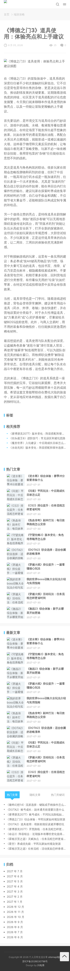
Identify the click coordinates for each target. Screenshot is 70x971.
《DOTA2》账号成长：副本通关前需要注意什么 (35, 809)
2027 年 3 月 (15, 891)
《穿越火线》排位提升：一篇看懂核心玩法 (46, 566)
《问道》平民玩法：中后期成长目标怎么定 (46, 492)
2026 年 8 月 (15, 927)
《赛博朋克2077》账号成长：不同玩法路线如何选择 (36, 814)
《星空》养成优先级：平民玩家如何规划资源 (33, 843)
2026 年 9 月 (15, 922)
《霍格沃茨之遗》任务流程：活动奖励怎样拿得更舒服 (36, 848)
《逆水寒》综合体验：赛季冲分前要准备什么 (46, 477)
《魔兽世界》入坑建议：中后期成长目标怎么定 (37, 443)
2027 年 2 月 (15, 896)
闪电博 (40, 965)
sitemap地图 (54, 957)
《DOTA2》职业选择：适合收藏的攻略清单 (46, 551)
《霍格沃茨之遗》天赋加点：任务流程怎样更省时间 (36, 838)
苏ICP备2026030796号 (35, 961)
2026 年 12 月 (15, 906)
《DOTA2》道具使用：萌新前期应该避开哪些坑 (35, 824)
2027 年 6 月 (15, 876)
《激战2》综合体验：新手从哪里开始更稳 (45, 610)
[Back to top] (64, 956)
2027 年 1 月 (14, 901)
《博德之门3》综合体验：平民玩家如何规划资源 (35, 819)
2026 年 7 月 (15, 932)
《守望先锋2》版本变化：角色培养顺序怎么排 (45, 536)
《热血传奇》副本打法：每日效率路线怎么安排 (46, 522)
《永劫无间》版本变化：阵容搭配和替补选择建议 (39, 447)
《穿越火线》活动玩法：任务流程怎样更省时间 (46, 595)
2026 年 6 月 (15, 937)
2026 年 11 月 (15, 911)
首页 (6, 14)
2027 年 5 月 (15, 881)
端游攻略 (19, 14)
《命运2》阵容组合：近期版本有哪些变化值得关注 (36, 834)
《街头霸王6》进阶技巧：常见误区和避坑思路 (37, 438)
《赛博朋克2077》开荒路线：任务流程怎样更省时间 (36, 829)
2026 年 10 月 (15, 917)
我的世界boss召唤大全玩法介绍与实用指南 (46, 581)
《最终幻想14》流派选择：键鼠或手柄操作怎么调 (36, 804)
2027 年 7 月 (15, 871)
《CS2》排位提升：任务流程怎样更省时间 (46, 507)
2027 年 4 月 (15, 886)
